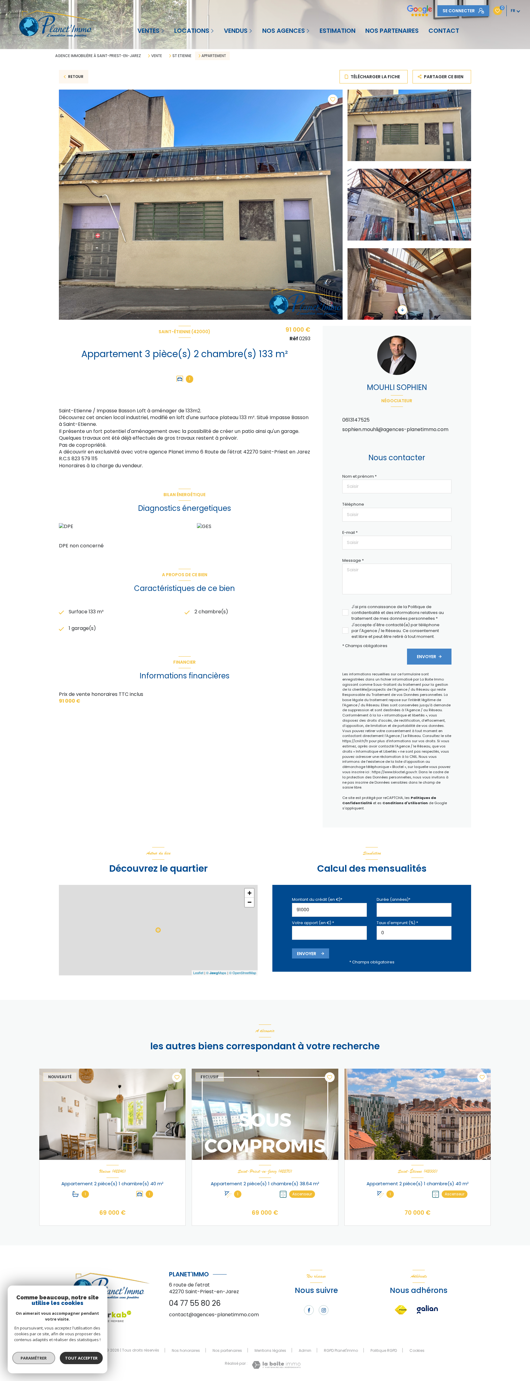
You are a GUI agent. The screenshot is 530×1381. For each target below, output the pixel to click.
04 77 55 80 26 (195, 1303)
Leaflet (198, 972)
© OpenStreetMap (242, 972)
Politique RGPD (384, 1350)
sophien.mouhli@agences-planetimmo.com (395, 429)
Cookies (416, 1350)
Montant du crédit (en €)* (317, 899)
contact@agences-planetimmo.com (214, 1314)
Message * (353, 560)
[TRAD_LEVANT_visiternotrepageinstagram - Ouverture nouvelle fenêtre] (323, 1310)
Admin (305, 1350)
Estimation (337, 31)
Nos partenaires (227, 1350)
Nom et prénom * (359, 476)
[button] (402, 310)
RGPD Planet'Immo (341, 1350)
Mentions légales (270, 1350)
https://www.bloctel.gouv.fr (394, 772)
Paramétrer (34, 1358)
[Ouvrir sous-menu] (163, 30)
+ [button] (250, 893)
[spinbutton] (414, 933)
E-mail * (350, 532)
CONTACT (443, 31)
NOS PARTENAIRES (392, 31)
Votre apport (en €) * (313, 922)
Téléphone (353, 504)
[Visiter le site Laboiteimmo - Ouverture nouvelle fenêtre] (276, 1365)
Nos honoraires (186, 1350)
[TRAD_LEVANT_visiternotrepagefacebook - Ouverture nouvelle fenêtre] (309, 1310)
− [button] (250, 902)
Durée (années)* (393, 899)
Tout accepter (81, 1358)
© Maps (216, 972)
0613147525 (356, 419)
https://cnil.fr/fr (355, 741)
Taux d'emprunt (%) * (397, 922)
